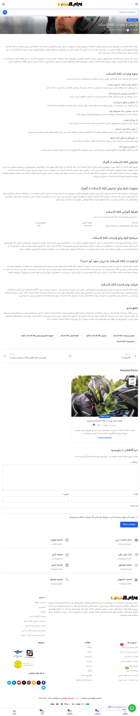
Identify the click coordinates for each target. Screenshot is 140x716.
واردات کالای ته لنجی (37, 616)
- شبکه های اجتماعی (37, 673)
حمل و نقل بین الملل (129, 647)
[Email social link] (34, 683)
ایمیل (65, 494)
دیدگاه (134, 462)
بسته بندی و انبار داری (129, 652)
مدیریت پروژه (40, 602)
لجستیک (88, 656)
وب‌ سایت (134, 505)
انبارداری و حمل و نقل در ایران (33, 635)
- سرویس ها (132, 642)
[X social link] (39, 683)
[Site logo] (70, 4)
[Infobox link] (127, 542)
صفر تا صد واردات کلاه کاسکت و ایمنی (104, 421)
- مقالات (88, 642)
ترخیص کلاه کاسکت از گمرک (96, 335)
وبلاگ (130, 20)
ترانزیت (43, 611)
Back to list (70, 356)
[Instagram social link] (29, 683)
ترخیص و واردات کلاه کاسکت (123, 335)
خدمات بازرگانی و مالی (129, 661)
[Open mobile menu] (136, 4)
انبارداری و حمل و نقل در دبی (34, 630)
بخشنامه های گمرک (84, 680)
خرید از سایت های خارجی (128, 675)
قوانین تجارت (86, 675)
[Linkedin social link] (14, 683)
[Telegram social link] (44, 688)
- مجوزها (42, 642)
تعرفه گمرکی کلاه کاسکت (69, 335)
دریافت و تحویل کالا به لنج (35, 621)
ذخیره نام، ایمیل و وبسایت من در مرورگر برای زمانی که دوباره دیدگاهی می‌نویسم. (102, 517)
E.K (124, 30)
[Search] (5, 12)
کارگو (89, 652)
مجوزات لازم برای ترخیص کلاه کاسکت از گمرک (37, 335)
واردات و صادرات (131, 656)
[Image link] (124, 597)
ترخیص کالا (133, 666)
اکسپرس (42, 607)
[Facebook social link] (44, 683)
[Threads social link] (24, 683)
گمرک (89, 670)
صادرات (89, 666)
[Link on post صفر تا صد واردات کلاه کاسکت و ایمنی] (104, 396)
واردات (134, 20)
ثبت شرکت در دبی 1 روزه (128, 680)
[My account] (3, 4)
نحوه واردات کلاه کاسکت (125, 341)
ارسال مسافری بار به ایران (35, 625)
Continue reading (104, 437)
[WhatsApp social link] (9, 683)
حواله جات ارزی (132, 670)
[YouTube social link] (19, 683)
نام (136, 494)
